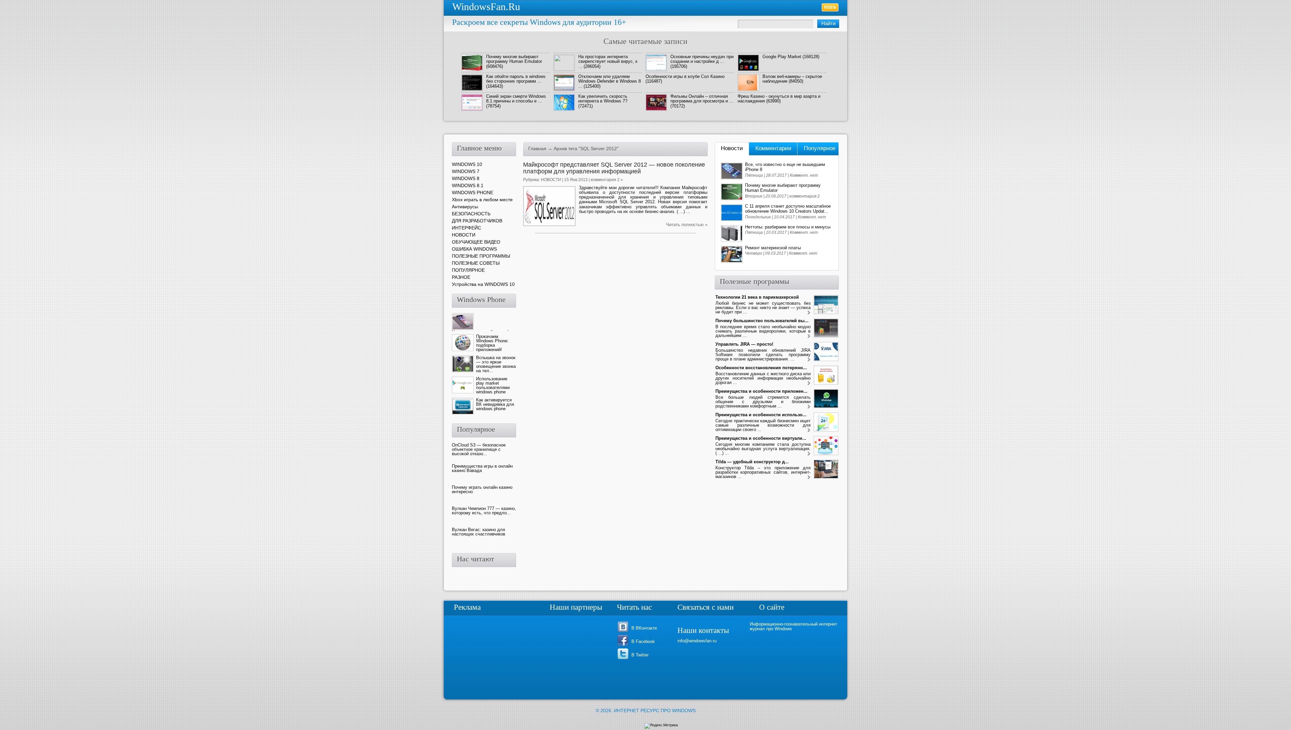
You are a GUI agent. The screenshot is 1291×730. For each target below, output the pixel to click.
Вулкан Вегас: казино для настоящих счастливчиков (478, 531)
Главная (537, 148)
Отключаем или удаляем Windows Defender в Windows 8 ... (609, 81)
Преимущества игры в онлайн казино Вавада (482, 468)
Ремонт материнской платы (773, 247)
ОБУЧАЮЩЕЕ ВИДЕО (476, 242)
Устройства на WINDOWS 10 (483, 284)
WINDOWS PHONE (472, 192)
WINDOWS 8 (465, 178)
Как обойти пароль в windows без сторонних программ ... (516, 79)
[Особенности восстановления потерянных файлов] (809, 383)
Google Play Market (781, 56)
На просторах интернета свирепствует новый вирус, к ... (607, 61)
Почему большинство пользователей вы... (762, 320)
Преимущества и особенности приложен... (761, 391)
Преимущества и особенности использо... (761, 414)
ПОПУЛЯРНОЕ (468, 270)
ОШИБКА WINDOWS (474, 249)
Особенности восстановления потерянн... (761, 367)
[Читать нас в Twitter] (624, 658)
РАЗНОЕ (461, 277)
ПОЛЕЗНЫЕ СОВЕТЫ (476, 263)
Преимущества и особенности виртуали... (760, 438)
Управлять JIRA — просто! (744, 344)
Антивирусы (465, 206)
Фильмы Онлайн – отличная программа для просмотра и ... (701, 98)
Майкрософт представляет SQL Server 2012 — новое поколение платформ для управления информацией (614, 168)
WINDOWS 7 (465, 171)
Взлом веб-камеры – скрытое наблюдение (792, 79)
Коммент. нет (804, 175)
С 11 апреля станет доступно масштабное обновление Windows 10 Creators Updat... (788, 209)
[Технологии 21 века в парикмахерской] (809, 313)
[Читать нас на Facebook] (624, 645)
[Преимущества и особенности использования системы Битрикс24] (809, 430)
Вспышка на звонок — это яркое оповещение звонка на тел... (496, 364)
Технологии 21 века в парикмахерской (757, 297)
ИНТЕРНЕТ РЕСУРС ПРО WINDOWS (655, 710)
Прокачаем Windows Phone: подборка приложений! (492, 343)
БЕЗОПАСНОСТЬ (471, 213)
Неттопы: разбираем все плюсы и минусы (787, 226)
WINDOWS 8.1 (467, 185)
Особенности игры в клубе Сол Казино (685, 76)
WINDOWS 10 (467, 164)
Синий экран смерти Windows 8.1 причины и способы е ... (516, 98)
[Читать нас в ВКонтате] (624, 631)
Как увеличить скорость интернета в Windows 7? (602, 98)
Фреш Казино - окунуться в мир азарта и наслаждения (779, 98)
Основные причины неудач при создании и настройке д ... (702, 59)
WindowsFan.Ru (486, 6)
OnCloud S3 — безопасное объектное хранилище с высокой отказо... (479, 449)
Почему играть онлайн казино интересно (482, 489)
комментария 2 (804, 196)
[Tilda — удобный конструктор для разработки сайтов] (809, 477)
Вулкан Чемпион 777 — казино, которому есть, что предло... (484, 510)
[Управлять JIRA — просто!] (809, 360)
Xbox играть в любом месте (482, 199)
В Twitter (640, 654)
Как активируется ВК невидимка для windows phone (495, 404)
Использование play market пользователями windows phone (493, 385)
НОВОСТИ (551, 179)
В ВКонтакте (644, 628)
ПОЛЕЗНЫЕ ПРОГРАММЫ (481, 256)
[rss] (830, 7)
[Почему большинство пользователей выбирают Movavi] (809, 336)
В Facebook (643, 641)
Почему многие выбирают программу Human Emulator (514, 59)
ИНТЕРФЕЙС (466, 227)
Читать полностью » (686, 224)
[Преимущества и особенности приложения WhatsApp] (809, 407)
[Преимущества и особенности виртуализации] (809, 454)
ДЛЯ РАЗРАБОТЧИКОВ (477, 220)
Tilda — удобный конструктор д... (752, 461)
